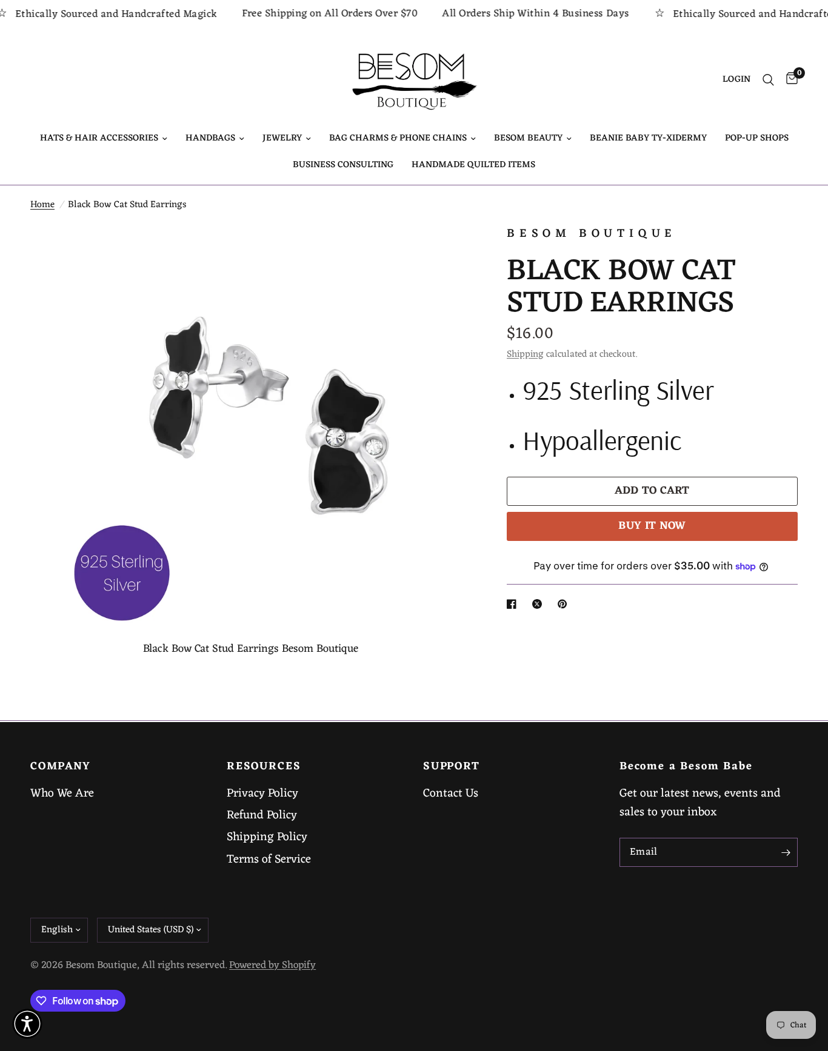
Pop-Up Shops (757, 138)
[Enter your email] (785, 852)
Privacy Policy (262, 793)
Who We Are (62, 793)
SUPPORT (451, 766)
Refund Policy (262, 815)
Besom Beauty (528, 138)
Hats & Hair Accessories (99, 138)
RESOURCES (264, 766)
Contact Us (450, 793)
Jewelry (282, 138)
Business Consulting (343, 165)
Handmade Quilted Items (473, 165)
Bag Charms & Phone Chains (398, 138)
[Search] (768, 80)
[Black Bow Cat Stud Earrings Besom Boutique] (444, 250)
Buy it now (652, 526)
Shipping (525, 354)
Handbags (210, 138)
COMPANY (60, 766)
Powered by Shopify (272, 966)
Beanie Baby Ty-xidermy (648, 138)
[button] (27, 1024)
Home (42, 205)
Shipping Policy (267, 837)
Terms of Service (269, 859)
